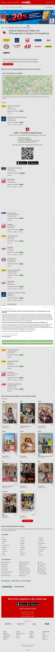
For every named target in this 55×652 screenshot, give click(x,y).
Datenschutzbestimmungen (47, 307)
